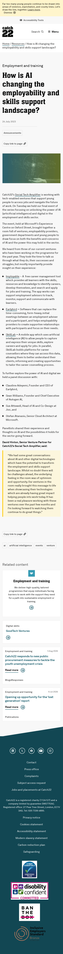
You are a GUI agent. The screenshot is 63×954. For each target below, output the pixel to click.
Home (6, 43)
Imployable (12, 276)
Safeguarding (31, 851)
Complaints (32, 776)
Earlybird (11, 309)
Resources (18, 43)
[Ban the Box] (29, 912)
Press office (31, 769)
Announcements (12, 132)
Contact (31, 762)
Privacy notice (31, 817)
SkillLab (11, 334)
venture (51, 545)
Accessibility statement (31, 831)
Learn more (34, 9)
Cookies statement (31, 824)
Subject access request (31, 782)
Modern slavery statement (32, 838)
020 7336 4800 (36, 810)
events (39, 545)
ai (5, 545)
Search (35, 31)
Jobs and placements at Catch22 (31, 789)
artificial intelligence (20, 545)
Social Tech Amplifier (28, 194)
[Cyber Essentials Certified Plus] (29, 869)
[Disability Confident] (29, 891)
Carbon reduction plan (31, 844)
